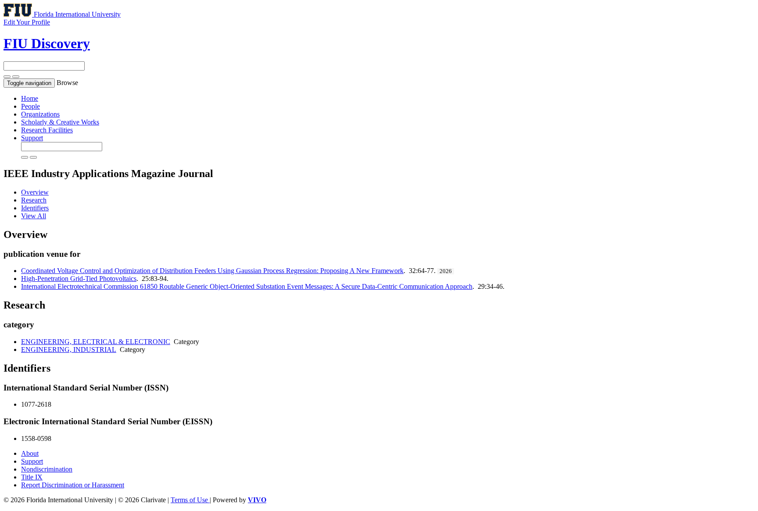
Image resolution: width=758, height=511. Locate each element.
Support (32, 138)
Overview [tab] (35, 192)
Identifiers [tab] (35, 208)
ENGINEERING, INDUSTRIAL (68, 349)
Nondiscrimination (46, 469)
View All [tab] (33, 216)
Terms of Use (190, 500)
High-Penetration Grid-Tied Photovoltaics (78, 278)
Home (29, 98)
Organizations (40, 114)
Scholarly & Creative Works (60, 122)
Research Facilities (47, 130)
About (30, 453)
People (30, 106)
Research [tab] (33, 200)
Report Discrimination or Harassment (72, 485)
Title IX (32, 477)
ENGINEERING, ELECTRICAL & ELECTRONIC (95, 341)
